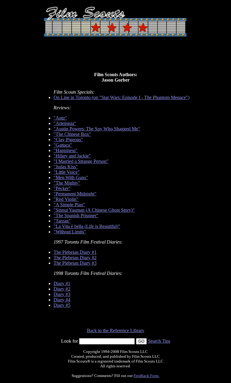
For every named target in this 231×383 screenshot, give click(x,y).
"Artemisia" (65, 123)
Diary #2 (62, 288)
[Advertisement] (115, 57)
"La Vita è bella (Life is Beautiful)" (87, 226)
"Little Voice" (67, 172)
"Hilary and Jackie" (72, 155)
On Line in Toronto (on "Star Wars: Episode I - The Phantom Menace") (121, 97)
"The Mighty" (67, 182)
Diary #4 (62, 299)
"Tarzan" (62, 220)
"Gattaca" (63, 145)
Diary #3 (62, 294)
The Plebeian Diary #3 (75, 263)
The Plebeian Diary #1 (75, 252)
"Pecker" (62, 188)
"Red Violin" (66, 199)
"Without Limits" (70, 231)
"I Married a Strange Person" (81, 161)
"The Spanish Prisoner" (76, 215)
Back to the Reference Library (115, 330)
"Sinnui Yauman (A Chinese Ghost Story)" (94, 210)
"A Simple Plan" (69, 204)
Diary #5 (62, 305)
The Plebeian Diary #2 (75, 257)
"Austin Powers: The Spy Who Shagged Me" (97, 128)
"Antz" (60, 117)
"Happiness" (66, 150)
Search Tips (159, 341)
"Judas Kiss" (66, 166)
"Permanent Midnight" (75, 193)
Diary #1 (62, 283)
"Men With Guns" (71, 177)
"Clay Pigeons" (68, 139)
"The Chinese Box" (72, 134)
